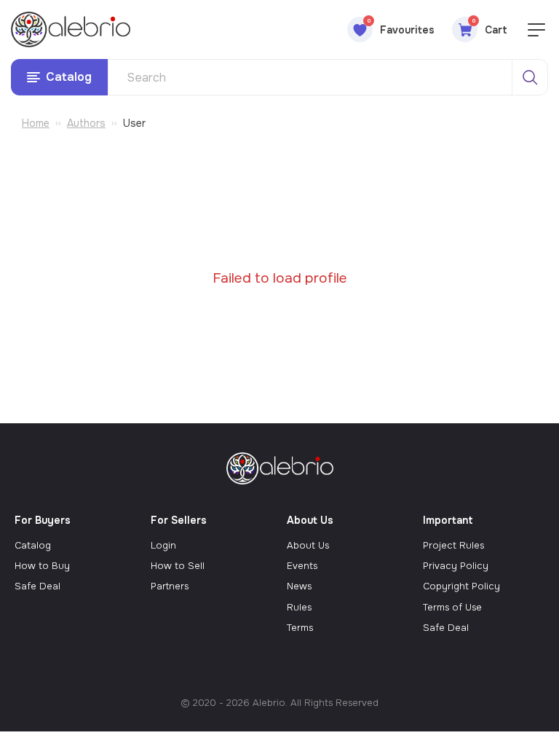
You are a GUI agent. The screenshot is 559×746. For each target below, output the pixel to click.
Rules (299, 607)
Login (163, 545)
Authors (86, 123)
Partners (170, 586)
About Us (308, 545)
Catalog (33, 545)
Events (302, 566)
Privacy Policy (455, 566)
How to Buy (42, 566)
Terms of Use (452, 607)
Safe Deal (37, 586)
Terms (300, 627)
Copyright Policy (461, 586)
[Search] (530, 77)
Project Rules (453, 545)
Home (35, 123)
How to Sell (178, 566)
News (299, 586)
